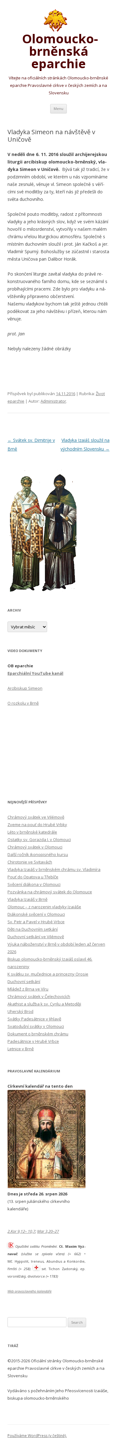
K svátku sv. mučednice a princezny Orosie (47, 974)
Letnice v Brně (20, 1049)
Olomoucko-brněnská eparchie (58, 50)
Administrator (53, 401)
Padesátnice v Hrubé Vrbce (33, 1041)
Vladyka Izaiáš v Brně (27, 899)
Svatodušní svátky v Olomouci (35, 1026)
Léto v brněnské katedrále (32, 832)
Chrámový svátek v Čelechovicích (38, 996)
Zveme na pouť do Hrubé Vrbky (37, 824)
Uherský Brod (20, 1011)
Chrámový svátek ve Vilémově (35, 817)
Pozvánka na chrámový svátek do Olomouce (49, 892)
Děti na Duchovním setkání (32, 929)
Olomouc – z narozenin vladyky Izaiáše (44, 907)
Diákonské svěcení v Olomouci (36, 914)
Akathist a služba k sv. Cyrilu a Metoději (44, 1004)
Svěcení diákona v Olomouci (34, 884)
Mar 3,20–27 (48, 1231)
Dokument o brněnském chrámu (37, 1034)
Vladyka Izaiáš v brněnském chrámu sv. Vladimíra (53, 869)
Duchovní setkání (23, 981)
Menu (58, 108)
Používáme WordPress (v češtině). (37, 1435)
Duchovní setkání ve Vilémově (35, 936)
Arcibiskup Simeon (24, 688)
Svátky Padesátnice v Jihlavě (34, 1019)
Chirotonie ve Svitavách (29, 862)
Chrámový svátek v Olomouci (34, 847)
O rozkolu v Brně (23, 703)
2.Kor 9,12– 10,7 (21, 1231)
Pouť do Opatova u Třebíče (32, 877)
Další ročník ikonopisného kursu (37, 854)
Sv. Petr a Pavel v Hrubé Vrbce (36, 921)
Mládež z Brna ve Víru (27, 989)
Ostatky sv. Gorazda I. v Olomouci (39, 839)
